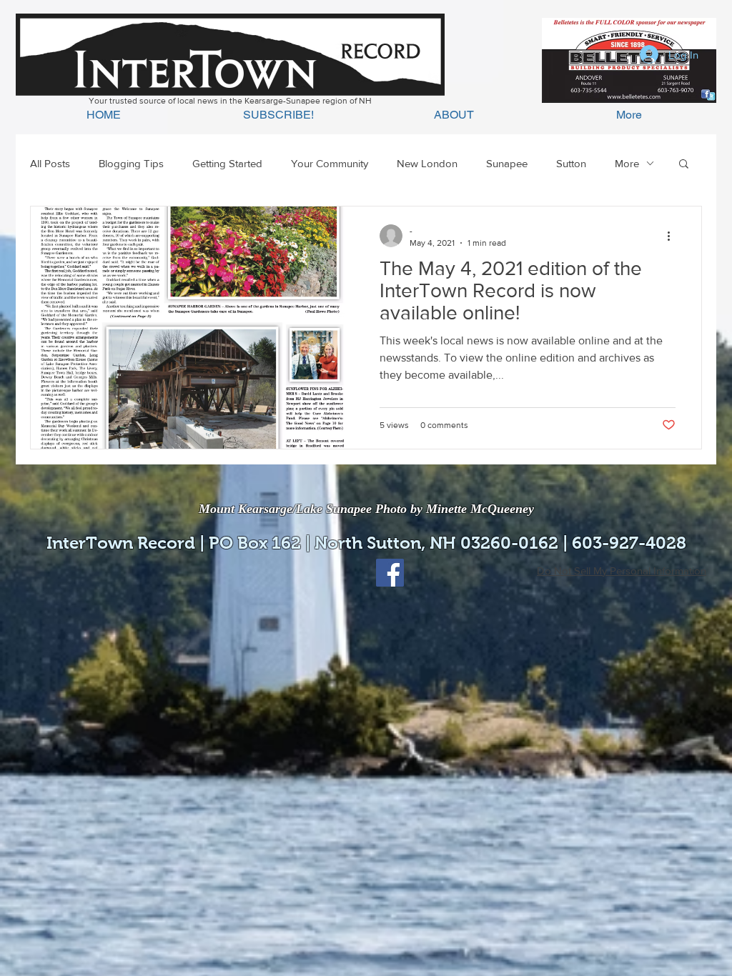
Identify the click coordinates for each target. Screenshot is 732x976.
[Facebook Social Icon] (390, 573)
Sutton (571, 163)
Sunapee (507, 163)
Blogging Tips (131, 163)
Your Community (329, 163)
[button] (684, 164)
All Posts (50, 163)
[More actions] (673, 235)
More (627, 163)
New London (427, 163)
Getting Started (227, 163)
